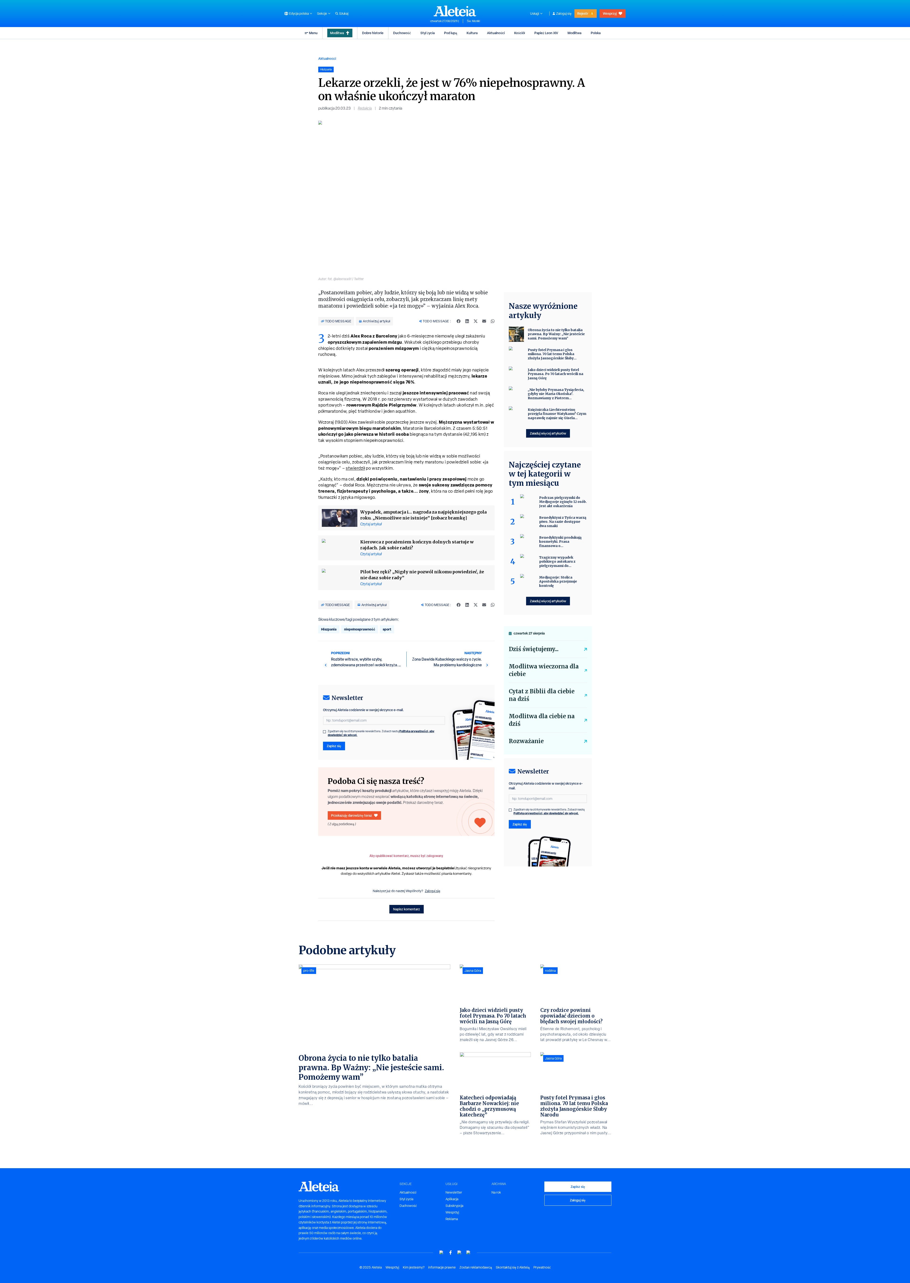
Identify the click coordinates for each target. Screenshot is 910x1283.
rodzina (550, 970)
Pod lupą (450, 33)
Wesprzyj (610, 13)
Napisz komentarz (406, 909)
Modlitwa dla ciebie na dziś (542, 720)
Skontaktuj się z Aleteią (513, 1267)
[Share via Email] (484, 321)
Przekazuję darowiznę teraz (351, 815)
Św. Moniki (473, 21)
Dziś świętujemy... (534, 649)
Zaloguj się (564, 13)
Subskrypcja (454, 1206)
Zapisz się (334, 746)
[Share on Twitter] (476, 321)
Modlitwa (337, 33)
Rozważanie (526, 741)
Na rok (496, 1192)
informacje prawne (442, 1267)
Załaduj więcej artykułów (548, 433)
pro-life (308, 970)
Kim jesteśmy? (413, 1267)
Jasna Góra (472, 970)
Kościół (519, 33)
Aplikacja (452, 1199)
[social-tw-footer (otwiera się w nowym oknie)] (459, 1252)
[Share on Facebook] (458, 321)
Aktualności (496, 33)
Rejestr (582, 13)
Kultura (472, 33)
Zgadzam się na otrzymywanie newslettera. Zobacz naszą (381, 733)
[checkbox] (324, 731)
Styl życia (427, 33)
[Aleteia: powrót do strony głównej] (455, 11)
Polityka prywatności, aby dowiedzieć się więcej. (546, 813)
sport (387, 629)
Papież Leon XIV (546, 33)
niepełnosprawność (359, 629)
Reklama (452, 1219)
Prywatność (542, 1267)
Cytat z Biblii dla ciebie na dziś (541, 695)
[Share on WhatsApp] (493, 321)
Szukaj (343, 13)
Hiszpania (329, 629)
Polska (596, 33)
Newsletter (454, 1192)
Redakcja (365, 108)
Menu (313, 33)
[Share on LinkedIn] (467, 321)
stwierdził (355, 468)
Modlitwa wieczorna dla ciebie (544, 670)
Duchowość (402, 33)
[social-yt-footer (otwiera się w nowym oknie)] (441, 1252)
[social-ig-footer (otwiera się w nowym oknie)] (468, 1252)
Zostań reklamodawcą (476, 1267)
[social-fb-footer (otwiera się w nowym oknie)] (450, 1252)
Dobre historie (372, 33)
